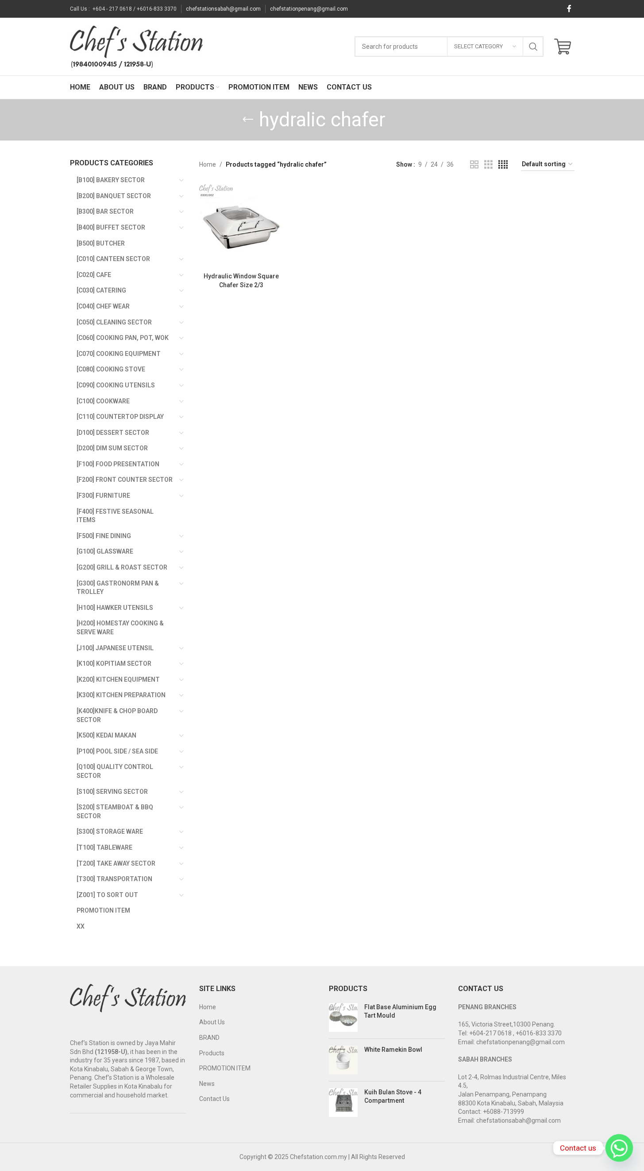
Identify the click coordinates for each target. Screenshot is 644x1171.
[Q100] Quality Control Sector (115, 771)
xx (81, 926)
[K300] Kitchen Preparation (121, 695)
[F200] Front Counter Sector (125, 479)
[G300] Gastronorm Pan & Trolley (118, 588)
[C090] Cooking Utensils (116, 385)
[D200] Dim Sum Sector (112, 448)
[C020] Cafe (94, 274)
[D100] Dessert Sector (113, 432)
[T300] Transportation (114, 878)
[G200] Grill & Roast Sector (122, 567)
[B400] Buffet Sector (111, 227)
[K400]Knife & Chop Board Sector (117, 715)
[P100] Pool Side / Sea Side (117, 751)
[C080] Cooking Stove (111, 369)
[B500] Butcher (101, 243)
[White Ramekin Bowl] (343, 1060)
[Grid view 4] (503, 164)
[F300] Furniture (103, 495)
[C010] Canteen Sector (113, 258)
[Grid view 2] (474, 164)
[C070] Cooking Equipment (119, 353)
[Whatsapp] (619, 1148)
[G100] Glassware (105, 551)
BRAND (209, 1037)
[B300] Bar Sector (105, 211)
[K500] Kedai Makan (106, 735)
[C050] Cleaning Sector (114, 322)
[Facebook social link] (569, 9)
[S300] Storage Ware (110, 831)
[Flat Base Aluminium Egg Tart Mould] (343, 1017)
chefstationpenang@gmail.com (309, 9)
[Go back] (248, 120)
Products (211, 1053)
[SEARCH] (533, 46)
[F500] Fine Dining (104, 535)
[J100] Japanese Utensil (115, 648)
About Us (212, 1022)
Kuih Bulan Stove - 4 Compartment (392, 1097)
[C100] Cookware (103, 401)
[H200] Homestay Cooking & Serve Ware (120, 628)
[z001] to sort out (107, 894)
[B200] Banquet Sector (114, 195)
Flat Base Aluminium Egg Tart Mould (400, 1011)
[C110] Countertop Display (120, 416)
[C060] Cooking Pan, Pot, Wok (123, 337)
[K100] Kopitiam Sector (114, 663)
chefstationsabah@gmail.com (223, 9)
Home (207, 164)
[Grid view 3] (488, 164)
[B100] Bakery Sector (111, 179)
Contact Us (214, 1098)
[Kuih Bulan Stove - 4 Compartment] (343, 1102)
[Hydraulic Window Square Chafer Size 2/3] (241, 226)
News (207, 1083)
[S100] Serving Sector (112, 791)
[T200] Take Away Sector (116, 863)
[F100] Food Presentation (118, 464)
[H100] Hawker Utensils (115, 607)
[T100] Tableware (104, 847)
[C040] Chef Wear (103, 306)
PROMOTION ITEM (225, 1068)
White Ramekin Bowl (393, 1049)
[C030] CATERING (101, 290)
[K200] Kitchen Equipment (118, 679)
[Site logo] (136, 46)
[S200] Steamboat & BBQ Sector (115, 812)
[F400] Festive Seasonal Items (115, 516)
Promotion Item (103, 910)
